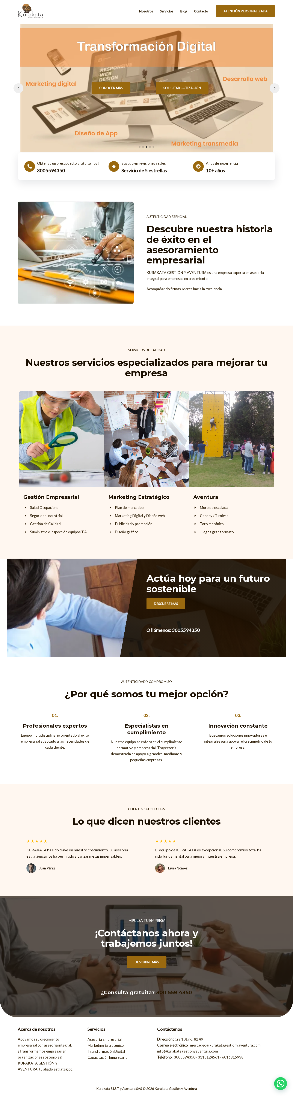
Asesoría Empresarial (105, 1039)
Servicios (166, 11)
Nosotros (146, 11)
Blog (183, 11)
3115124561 (208, 1057)
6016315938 (232, 1057)
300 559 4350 (174, 992)
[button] (111, 88)
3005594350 (184, 1057)
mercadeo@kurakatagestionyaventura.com (225, 1045)
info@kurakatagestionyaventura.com (187, 1051)
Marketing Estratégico (106, 1045)
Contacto (201, 11)
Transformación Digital (106, 1051)
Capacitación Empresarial (108, 1057)
